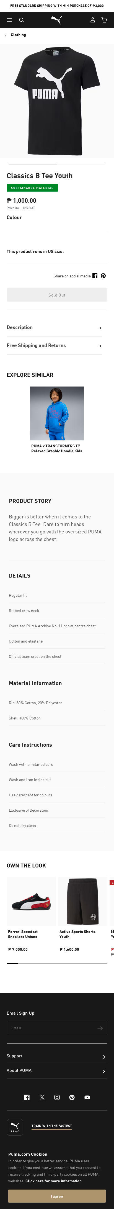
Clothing (18, 34)
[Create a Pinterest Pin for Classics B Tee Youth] (103, 276)
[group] (31, 912)
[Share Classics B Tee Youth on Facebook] (95, 276)
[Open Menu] (11, 20)
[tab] (33, 164)
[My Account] (92, 20)
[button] (11, 20)
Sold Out (56, 294)
